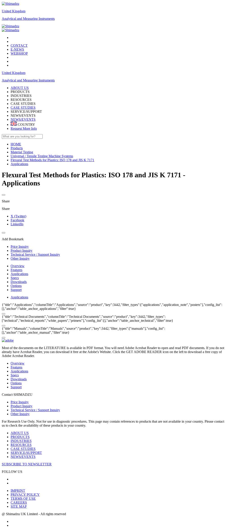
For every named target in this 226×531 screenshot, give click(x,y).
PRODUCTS (20, 437)
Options (16, 286)
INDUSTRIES (21, 441)
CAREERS (19, 502)
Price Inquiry (20, 402)
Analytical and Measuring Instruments (28, 18)
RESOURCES (21, 445)
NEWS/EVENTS (23, 119)
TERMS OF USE (23, 498)
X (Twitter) (18, 216)
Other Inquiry (20, 414)
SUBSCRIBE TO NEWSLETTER (27, 464)
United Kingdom (13, 11)
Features (16, 270)
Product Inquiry (21, 406)
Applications (19, 274)
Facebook (17, 220)
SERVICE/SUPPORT (26, 453)
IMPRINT (18, 490)
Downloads (19, 282)
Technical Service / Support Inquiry (35, 410)
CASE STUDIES (23, 107)
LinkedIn (17, 224)
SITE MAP (19, 506)
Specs (15, 278)
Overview (17, 266)
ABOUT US (20, 433)
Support (16, 290)
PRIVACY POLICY (25, 494)
